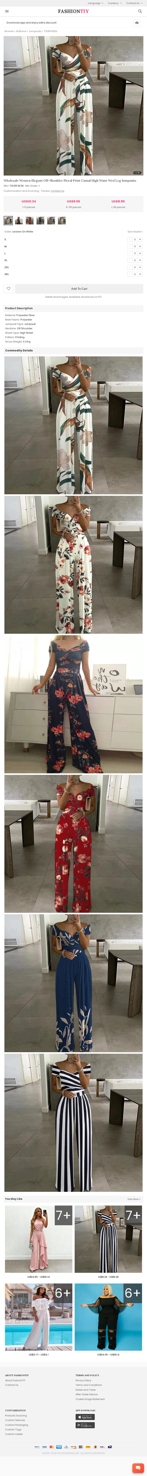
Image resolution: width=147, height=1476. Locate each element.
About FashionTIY (15, 1380)
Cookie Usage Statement (90, 1399)
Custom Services (15, 1420)
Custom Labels (14, 1434)
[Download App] (137, 23)
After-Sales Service (87, 1394)
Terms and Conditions (89, 1385)
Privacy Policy (83, 1380)
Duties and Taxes (86, 1389)
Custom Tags (13, 1429)
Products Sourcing (16, 1415)
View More (133, 1199)
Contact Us (57, 191)
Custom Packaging (16, 1425)
